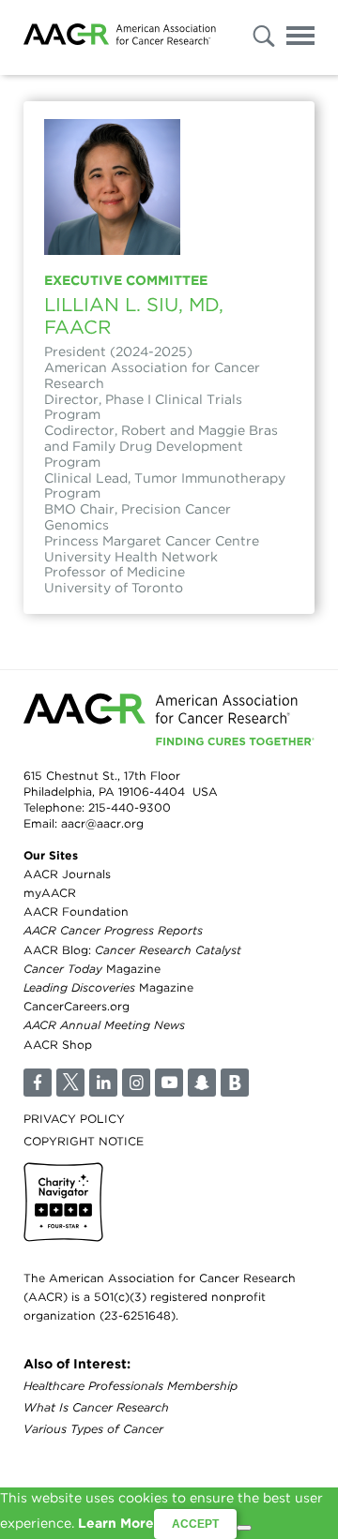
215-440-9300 (129, 807)
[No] (244, 1528)
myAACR (49, 893)
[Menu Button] (300, 39)
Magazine (92, 969)
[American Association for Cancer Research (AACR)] (119, 37)
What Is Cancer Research (96, 1407)
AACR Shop (57, 1045)
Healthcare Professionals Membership (130, 1386)
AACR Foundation (76, 911)
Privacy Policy (74, 1119)
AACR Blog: (132, 950)
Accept (195, 1524)
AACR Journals (67, 874)
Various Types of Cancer (93, 1429)
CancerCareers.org (76, 1006)
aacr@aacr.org (102, 823)
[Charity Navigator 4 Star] (63, 1202)
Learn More (116, 1523)
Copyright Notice (83, 1141)
